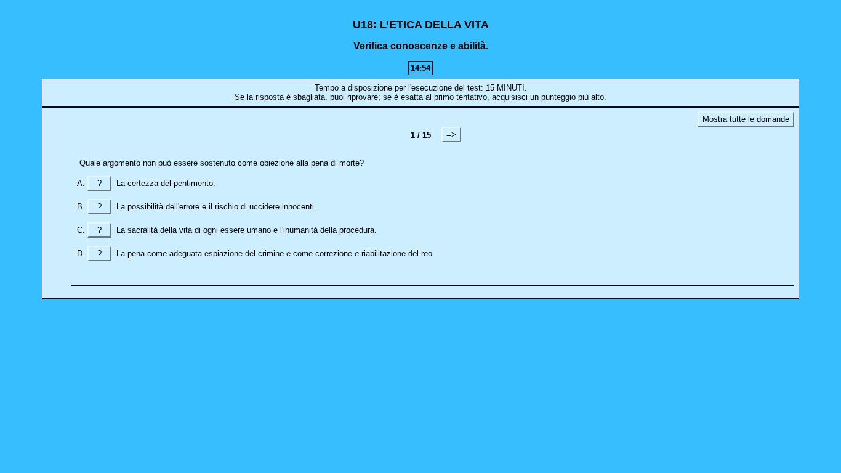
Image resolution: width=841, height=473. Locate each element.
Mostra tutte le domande (745, 119)
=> (451, 134)
